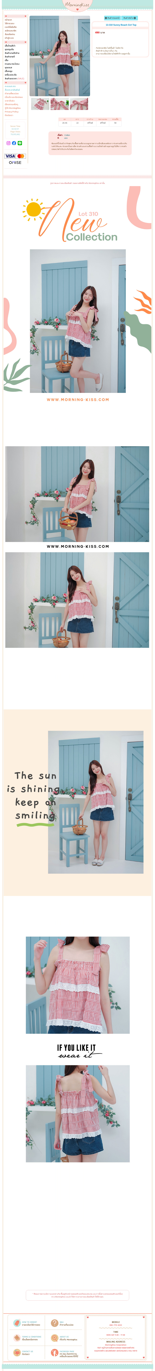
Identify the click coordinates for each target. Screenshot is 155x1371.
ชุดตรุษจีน (9, 49)
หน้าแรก (8, 19)
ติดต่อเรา (9, 115)
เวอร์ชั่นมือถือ (11, 27)
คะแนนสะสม (10, 86)
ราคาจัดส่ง (10, 100)
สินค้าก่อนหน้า (113, 18)
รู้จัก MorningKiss (13, 108)
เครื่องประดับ (11, 74)
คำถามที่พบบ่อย (12, 93)
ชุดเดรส (8, 67)
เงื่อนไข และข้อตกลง (14, 97)
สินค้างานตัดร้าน (12, 53)
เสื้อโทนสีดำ (10, 45)
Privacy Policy (11, 111)
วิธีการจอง (9, 23)
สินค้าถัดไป (129, 18)
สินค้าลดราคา (14, 78)
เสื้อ (6, 60)
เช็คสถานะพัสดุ (11, 104)
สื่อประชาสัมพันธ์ (12, 90)
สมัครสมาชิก (10, 30)
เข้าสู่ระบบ (9, 38)
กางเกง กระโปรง (12, 64)
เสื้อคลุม (8, 71)
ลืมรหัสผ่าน (10, 34)
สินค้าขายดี (10, 56)
